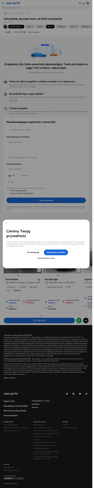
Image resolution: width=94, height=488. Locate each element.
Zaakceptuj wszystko (56, 252)
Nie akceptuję (33, 252)
